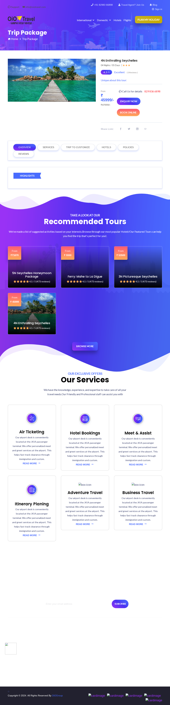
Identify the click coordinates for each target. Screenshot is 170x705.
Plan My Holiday (148, 19)
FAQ (51, 667)
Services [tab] (48, 147)
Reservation (15, 673)
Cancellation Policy (19, 667)
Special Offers (96, 637)
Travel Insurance (58, 649)
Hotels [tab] (106, 147)
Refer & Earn (56, 673)
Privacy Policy (16, 655)
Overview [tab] (24, 147)
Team (12, 649)
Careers (53, 643)
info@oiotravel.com (36, 7)
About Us (14, 637)
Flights (127, 20)
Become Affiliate (57, 661)
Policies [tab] (128, 147)
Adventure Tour (97, 655)
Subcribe (120, 603)
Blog (155, 4)
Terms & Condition (19, 661)
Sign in (158, 9)
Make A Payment (58, 637)
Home (14, 39)
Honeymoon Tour (98, 667)
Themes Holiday (97, 649)
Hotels (117, 20)
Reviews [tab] (23, 154)
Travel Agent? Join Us (132, 4)
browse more (85, 346)
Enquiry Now (128, 101)
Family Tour (95, 661)
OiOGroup (57, 695)
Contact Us (15, 643)
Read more (30, 463)
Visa (51, 655)
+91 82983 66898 (103, 4)
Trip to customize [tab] (78, 147)
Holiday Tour (95, 643)
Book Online (128, 112)
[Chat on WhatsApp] (11, 648)
